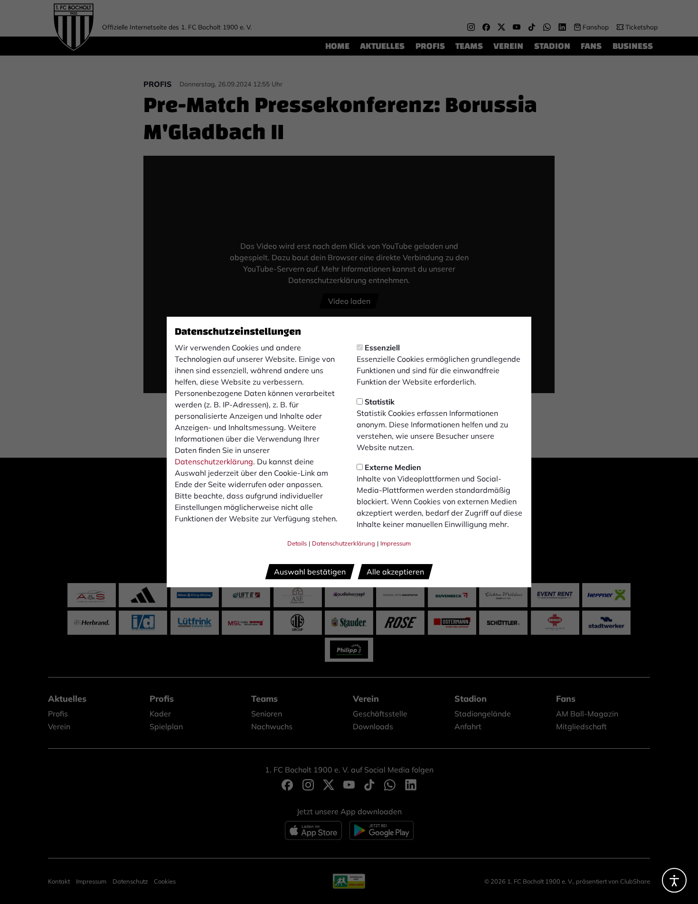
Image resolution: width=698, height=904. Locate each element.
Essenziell (382, 347)
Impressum (395, 543)
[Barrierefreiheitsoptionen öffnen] (674, 880)
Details (297, 543)
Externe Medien (393, 467)
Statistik (380, 401)
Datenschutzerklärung (214, 461)
